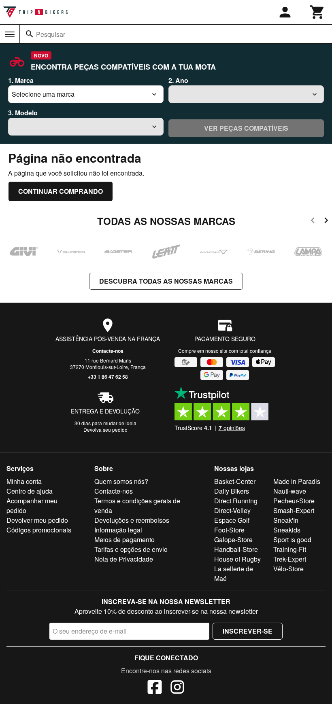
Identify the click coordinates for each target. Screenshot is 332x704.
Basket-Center (234, 481)
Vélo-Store (288, 568)
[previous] (313, 221)
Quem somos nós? (121, 481)
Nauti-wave (289, 491)
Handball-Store (236, 549)
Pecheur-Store (294, 500)
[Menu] (9, 34)
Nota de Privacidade (123, 559)
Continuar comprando (60, 191)
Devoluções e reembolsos (131, 520)
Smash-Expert (293, 510)
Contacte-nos (107, 351)
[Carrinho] (317, 12)
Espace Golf (231, 520)
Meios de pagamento (124, 539)
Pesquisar (50, 34)
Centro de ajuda (29, 491)
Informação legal (118, 529)
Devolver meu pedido (37, 520)
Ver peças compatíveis (246, 128)
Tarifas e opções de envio (131, 549)
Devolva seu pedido (105, 429)
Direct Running (236, 500)
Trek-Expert (289, 559)
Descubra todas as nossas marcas (166, 281)
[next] (326, 221)
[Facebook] (155, 688)
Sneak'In (285, 520)
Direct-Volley (232, 510)
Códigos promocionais (38, 529)
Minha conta (24, 481)
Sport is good (292, 539)
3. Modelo (23, 112)
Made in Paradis (296, 481)
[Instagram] (177, 688)
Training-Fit (289, 549)
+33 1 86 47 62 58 (108, 376)
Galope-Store (233, 539)
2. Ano (178, 80)
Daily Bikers (231, 491)
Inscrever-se (247, 631)
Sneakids (286, 529)
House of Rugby (237, 559)
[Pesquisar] (29, 34)
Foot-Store (229, 529)
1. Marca (21, 80)
